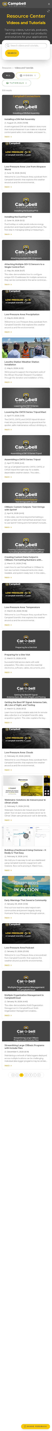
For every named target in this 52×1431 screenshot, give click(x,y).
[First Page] (13, 1075)
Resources (6, 68)
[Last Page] (39, 1075)
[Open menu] (49, 4)
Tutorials (18, 83)
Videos (29, 75)
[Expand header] (48, 11)
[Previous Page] (17, 1075)
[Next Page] (35, 1075)
